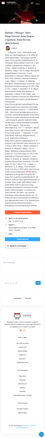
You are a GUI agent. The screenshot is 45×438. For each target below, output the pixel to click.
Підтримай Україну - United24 (22, 395)
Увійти (38, 4)
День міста (22, 359)
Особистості (22, 355)
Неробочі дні (23, 347)
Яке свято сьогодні (22, 343)
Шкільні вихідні (22, 351)
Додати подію (22, 413)
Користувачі (22, 376)
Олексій (14, 48)
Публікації (22, 380)
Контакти (22, 387)
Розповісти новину (22, 409)
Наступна (28, 298)
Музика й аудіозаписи (22, 212)
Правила (26, 426)
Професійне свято (22, 362)
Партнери (22, 391)
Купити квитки (22, 239)
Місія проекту (22, 384)
